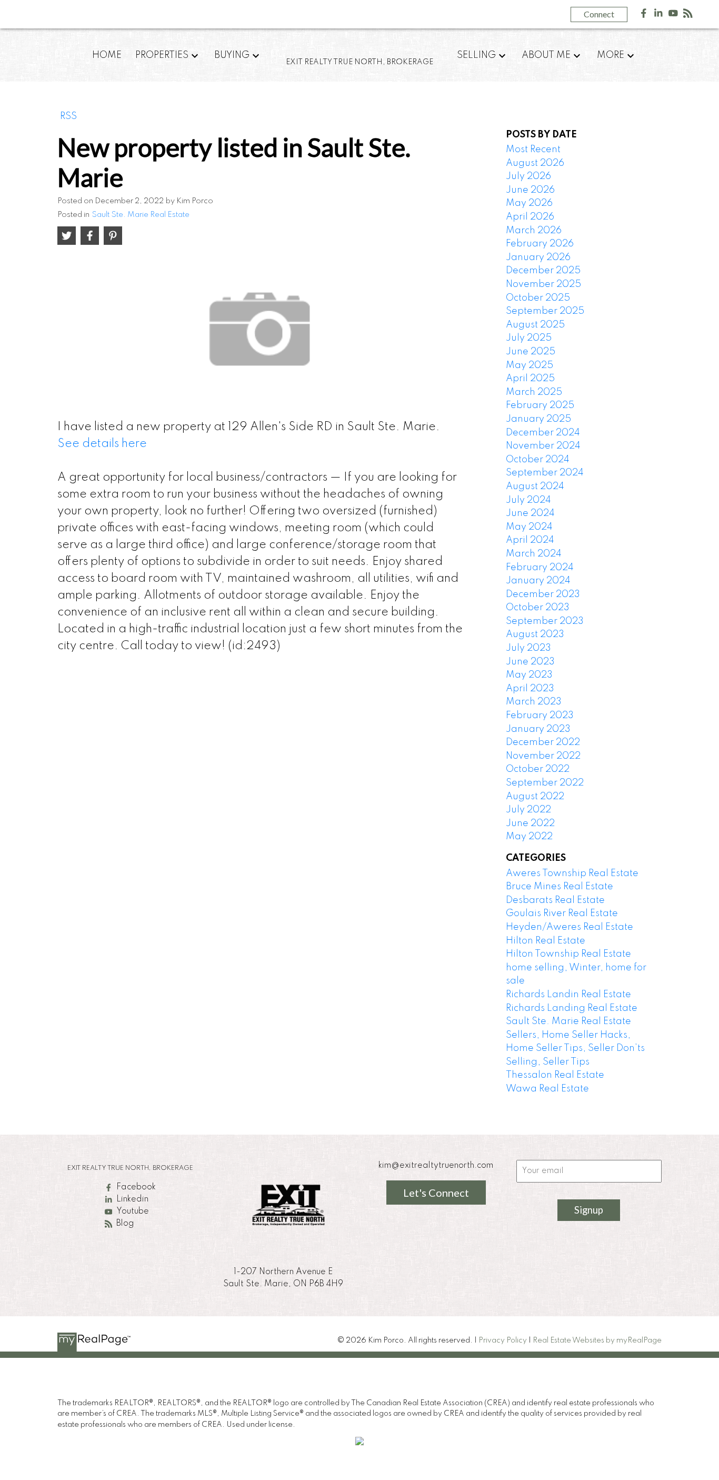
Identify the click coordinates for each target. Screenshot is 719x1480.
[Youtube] (673, 15)
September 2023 (545, 621)
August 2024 (535, 486)
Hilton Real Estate (545, 941)
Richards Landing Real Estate (571, 1008)
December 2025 (543, 270)
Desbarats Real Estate (555, 900)
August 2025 (535, 325)
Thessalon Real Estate (555, 1075)
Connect (599, 14)
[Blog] (688, 15)
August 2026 (535, 163)
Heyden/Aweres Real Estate (569, 927)
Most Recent (533, 149)
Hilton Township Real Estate (568, 954)
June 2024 (530, 513)
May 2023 (529, 675)
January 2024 (538, 580)
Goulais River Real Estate (562, 913)
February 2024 (540, 567)
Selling (476, 55)
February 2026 (540, 244)
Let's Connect (436, 1192)
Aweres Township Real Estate (572, 873)
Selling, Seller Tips (548, 1062)
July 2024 (528, 500)
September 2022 (545, 783)
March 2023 (534, 702)
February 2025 (540, 405)
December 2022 (543, 742)
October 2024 (538, 459)
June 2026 (530, 190)
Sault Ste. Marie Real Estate (140, 214)
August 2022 (535, 796)
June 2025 (530, 351)
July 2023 (528, 648)
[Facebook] (643, 15)
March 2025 (534, 392)
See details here (102, 444)
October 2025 (538, 298)
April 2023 (530, 688)
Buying (231, 55)
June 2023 (530, 662)
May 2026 (529, 203)
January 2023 (538, 729)
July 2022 (528, 810)
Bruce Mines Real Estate (559, 886)
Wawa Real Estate (547, 1089)
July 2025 (529, 338)
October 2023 (538, 607)
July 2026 (528, 176)
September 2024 (545, 473)
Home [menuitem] (107, 55)
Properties (161, 55)
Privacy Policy (502, 1340)
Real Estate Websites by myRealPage (597, 1340)
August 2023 (535, 634)
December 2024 (543, 433)
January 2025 (538, 419)
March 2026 (534, 230)
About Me (546, 55)
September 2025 (545, 311)
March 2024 (534, 554)
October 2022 (538, 769)
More (610, 55)
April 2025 (530, 378)
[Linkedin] (658, 15)
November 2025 (543, 284)
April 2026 (530, 217)
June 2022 (530, 823)
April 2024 (530, 540)
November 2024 (543, 446)
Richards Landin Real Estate (568, 994)
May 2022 (529, 836)
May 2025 (529, 365)
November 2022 (543, 756)
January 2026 (538, 257)
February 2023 (540, 715)
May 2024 (529, 527)
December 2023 (543, 594)
